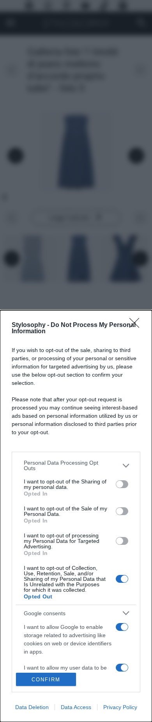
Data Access (76, 707)
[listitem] (76, 465)
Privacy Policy (120, 707)
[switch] (122, 484)
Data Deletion (32, 707)
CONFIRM (46, 679)
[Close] (136, 325)
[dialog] (76, 516)
